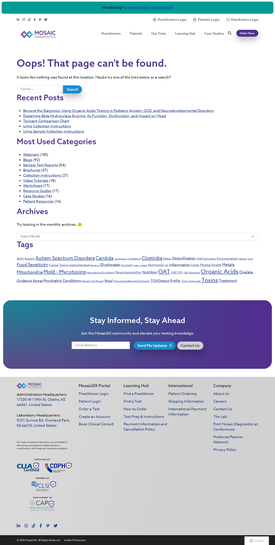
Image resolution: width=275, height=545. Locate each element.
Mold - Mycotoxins (64, 271)
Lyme (195, 265)
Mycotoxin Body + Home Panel (147, 7)
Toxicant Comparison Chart (46, 121)
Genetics (94, 265)
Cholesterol (134, 258)
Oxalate (246, 272)
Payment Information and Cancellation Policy (145, 427)
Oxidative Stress (30, 280)
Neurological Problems (100, 272)
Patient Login (90, 401)
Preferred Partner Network (228, 439)
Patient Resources (38, 201)
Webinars (31, 154)
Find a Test (133, 401)
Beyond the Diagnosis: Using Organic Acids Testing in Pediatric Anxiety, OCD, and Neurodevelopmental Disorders (118, 111)
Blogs (27, 160)
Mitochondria (30, 272)
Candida (104, 258)
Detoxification (184, 258)
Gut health (127, 265)
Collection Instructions (42, 175)
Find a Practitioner (139, 394)
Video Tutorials (35, 180)
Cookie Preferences (75, 540)
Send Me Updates (153, 345)
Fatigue (242, 258)
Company (222, 385)
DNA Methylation (206, 258)
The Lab (220, 417)
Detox (167, 258)
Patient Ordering (183, 394)
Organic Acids (219, 271)
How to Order (135, 409)
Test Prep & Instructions (144, 417)
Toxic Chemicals (191, 281)
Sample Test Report (93, 281)
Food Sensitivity (32, 264)
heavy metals (140, 265)
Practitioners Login (172, 19)
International (181, 385)
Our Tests (158, 33)
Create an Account (94, 417)
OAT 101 (177, 272)
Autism (30, 258)
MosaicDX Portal (94, 385)
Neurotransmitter (128, 272)
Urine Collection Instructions (47, 126)
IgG (167, 265)
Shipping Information (186, 401)
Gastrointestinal (79, 265)
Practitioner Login (94, 394)
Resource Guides (37, 191)
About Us (221, 394)
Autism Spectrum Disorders (65, 258)
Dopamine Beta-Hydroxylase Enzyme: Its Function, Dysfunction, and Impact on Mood (94, 116)
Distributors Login (244, 19)
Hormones (156, 265)
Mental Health (210, 265)
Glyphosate (110, 264)
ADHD (20, 258)
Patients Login (208, 19)
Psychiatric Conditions (62, 281)
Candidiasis (120, 259)
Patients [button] (136, 33)
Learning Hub (185, 33)
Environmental (227, 258)
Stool (108, 280)
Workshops (32, 186)
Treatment (228, 281)
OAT (164, 272)
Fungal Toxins (58, 265)
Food (250, 259)
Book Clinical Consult (96, 424)
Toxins (210, 280)
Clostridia (152, 258)
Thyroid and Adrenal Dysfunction (132, 281)
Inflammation (179, 264)
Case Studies (214, 33)
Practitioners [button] (111, 33)
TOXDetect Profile (165, 280)
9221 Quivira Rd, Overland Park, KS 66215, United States (43, 423)
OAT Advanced (192, 272)
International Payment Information (187, 411)
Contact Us (190, 345)
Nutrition (149, 272)
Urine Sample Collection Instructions (53, 131)
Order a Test (89, 409)
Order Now (247, 33)
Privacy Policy (224, 450)
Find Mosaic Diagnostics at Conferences (235, 427)
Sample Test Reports (40, 165)
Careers (219, 401)
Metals (228, 265)
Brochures (31, 170)
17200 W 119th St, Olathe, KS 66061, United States (41, 402)
